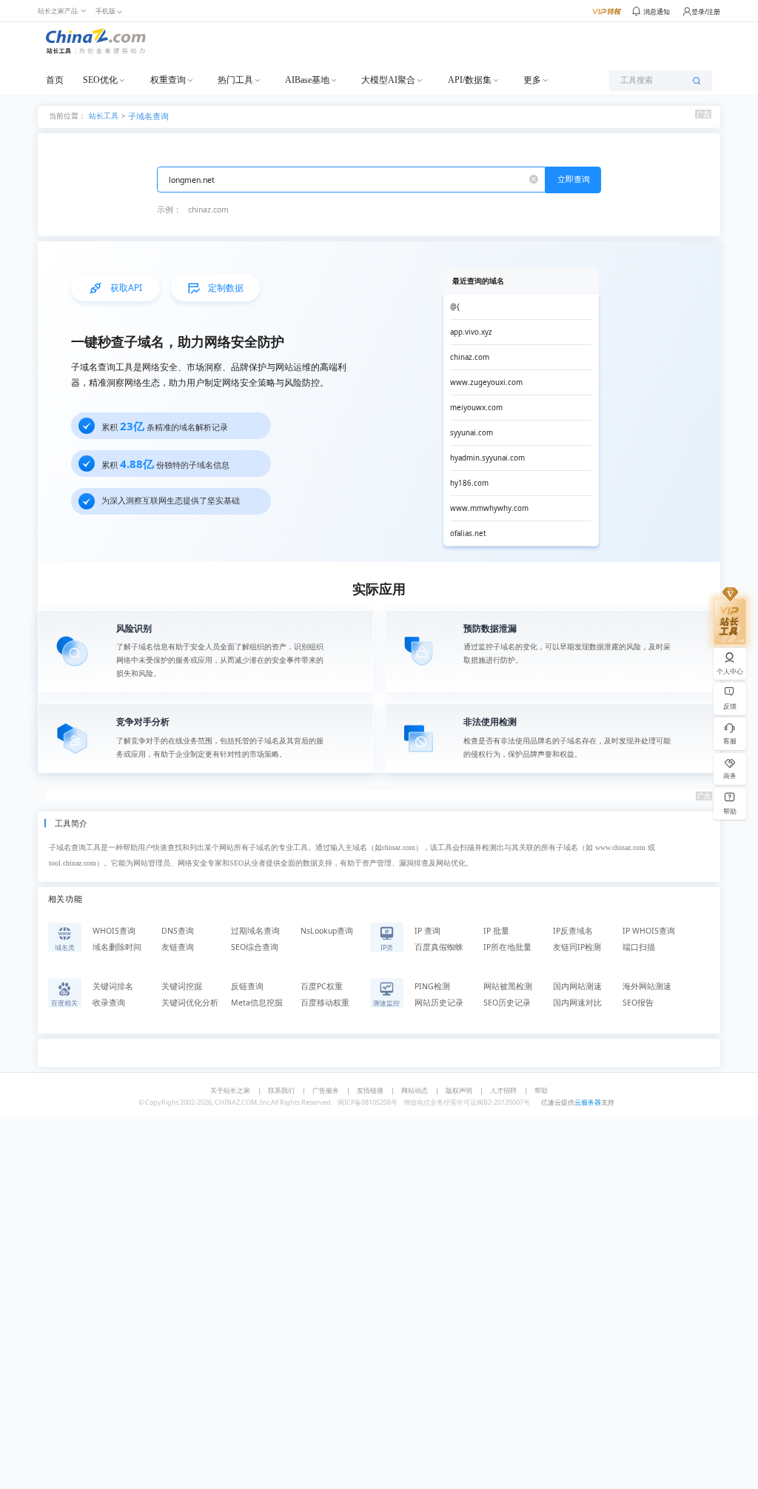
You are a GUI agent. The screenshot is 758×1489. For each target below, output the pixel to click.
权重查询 (168, 80)
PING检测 (432, 986)
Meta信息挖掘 (257, 1002)
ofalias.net (468, 533)
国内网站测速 (577, 986)
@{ (455, 307)
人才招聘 (503, 1090)
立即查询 (573, 179)
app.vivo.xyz (471, 332)
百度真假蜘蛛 (439, 947)
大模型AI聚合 (388, 80)
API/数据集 (470, 80)
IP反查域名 (573, 931)
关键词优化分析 (189, 1002)
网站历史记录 (439, 1002)
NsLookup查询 (327, 931)
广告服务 (325, 1090)
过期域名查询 (255, 931)
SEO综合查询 (254, 947)
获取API (126, 287)
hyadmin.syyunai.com (487, 458)
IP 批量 (496, 931)
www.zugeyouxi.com (486, 382)
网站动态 (414, 1090)
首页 (55, 80)
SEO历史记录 (507, 1002)
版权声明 (459, 1090)
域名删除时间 (117, 947)
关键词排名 (113, 986)
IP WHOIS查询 (649, 931)
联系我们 (281, 1090)
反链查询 (247, 986)
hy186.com (469, 483)
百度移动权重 (325, 1002)
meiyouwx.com (476, 407)
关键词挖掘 (181, 986)
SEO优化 (100, 80)
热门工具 (235, 80)
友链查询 (177, 947)
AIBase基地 (307, 80)
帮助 (541, 1090)
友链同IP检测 (577, 947)
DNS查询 (177, 931)
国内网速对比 (577, 1002)
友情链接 (370, 1090)
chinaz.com (208, 209)
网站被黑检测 (507, 986)
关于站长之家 (230, 1090)
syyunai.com (471, 433)
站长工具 (103, 115)
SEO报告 (638, 1002)
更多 (532, 80)
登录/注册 (705, 11)
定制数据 (226, 287)
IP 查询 (427, 931)
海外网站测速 (647, 986)
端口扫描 (639, 947)
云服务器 (587, 1102)
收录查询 (109, 1002)
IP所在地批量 (507, 947)
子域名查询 (148, 116)
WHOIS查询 (114, 931)
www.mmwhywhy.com (489, 508)
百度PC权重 (322, 986)
